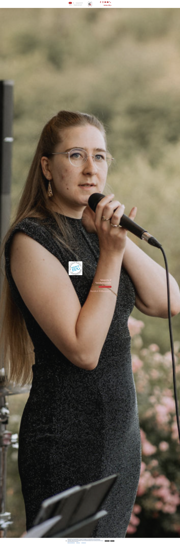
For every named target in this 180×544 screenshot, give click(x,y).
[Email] (108, 2)
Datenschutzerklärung (71, 542)
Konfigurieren (83, 542)
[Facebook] (100, 2)
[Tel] (110, 2)
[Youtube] (105, 2)
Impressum (78, 542)
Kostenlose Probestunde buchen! (105, 286)
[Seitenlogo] (90, 4)
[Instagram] (103, 2)
